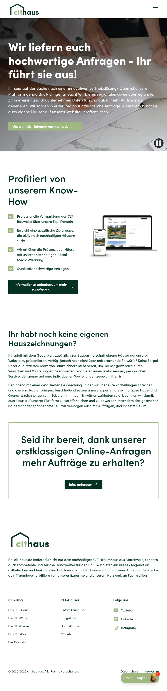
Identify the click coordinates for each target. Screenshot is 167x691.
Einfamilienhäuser (73, 610)
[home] (24, 9)
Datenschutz (129, 671)
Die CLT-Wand (18, 618)
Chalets (66, 634)
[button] (154, 9)
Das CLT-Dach (18, 634)
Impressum (151, 671)
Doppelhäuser (70, 626)
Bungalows (68, 618)
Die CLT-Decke (18, 626)
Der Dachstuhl (18, 642)
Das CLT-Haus (18, 610)
